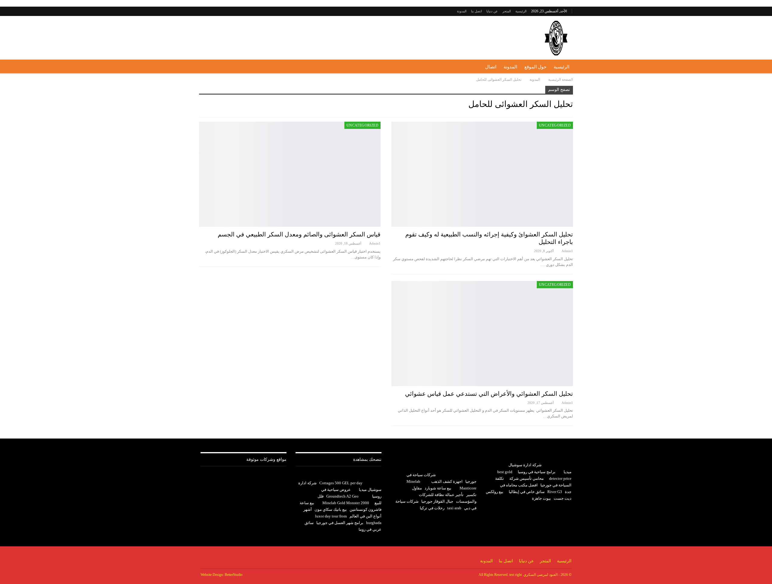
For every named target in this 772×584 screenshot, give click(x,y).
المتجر (506, 11)
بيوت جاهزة (541, 498)
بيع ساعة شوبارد (438, 488)
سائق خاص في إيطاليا (527, 491)
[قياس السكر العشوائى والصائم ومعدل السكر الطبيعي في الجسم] (290, 174)
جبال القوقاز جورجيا (437, 501)
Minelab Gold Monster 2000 (345, 503)
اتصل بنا (476, 11)
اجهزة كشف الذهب (447, 481)
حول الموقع (535, 66)
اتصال (490, 66)
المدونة (462, 11)
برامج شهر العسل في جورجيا (339, 522)
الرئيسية (521, 11)
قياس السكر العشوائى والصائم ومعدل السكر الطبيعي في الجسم (299, 234)
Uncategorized (555, 125)
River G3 (554, 491)
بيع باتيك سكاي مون (331, 509)
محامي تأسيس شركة (526, 478)
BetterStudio (233, 575)
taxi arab (454, 508)
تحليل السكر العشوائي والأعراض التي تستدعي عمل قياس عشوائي (489, 393)
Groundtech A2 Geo (342, 496)
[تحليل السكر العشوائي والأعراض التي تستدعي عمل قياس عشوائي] (482, 333)
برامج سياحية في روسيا (536, 472)
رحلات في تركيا (432, 508)
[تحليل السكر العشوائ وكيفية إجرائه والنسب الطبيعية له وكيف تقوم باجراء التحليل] (482, 174)
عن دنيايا (492, 11)
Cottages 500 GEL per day (340, 483)
